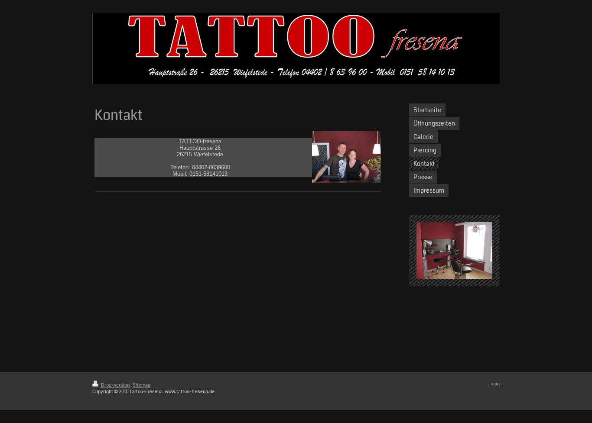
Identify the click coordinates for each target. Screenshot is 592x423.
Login (494, 384)
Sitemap (141, 385)
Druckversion (115, 385)
